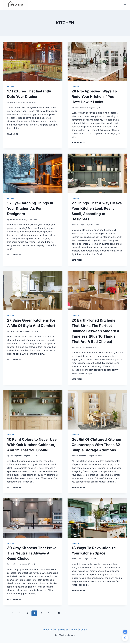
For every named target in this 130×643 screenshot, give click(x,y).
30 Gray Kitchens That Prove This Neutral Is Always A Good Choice (31, 553)
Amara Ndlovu (15, 219)
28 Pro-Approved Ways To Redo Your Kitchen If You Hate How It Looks (94, 96)
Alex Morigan (15, 102)
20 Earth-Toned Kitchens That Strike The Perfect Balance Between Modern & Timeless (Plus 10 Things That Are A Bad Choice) (95, 331)
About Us (47, 629)
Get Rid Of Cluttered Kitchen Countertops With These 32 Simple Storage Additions (96, 444)
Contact (83, 629)
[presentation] (32, 61)
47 (59, 613)
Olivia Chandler (80, 108)
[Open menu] (124, 5)
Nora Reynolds (16, 456)
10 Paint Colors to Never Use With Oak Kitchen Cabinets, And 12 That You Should (32, 444)
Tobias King (79, 347)
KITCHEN (10, 87)
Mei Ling (77, 559)
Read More (14, 134)
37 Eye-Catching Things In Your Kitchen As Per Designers (30, 208)
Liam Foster (79, 225)
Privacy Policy (61, 629)
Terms (74, 629)
